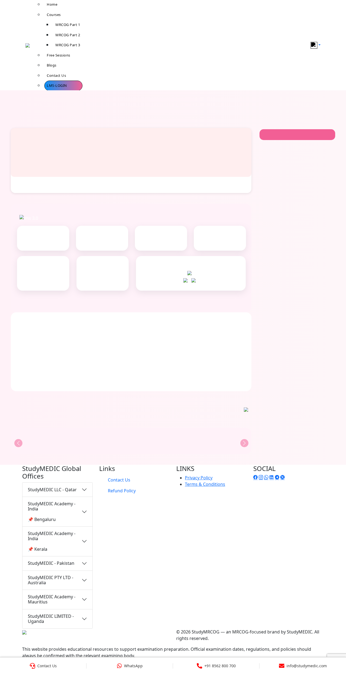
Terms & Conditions (205, 484)
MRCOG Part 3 (67, 44)
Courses (54, 14)
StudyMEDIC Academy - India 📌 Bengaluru (51, 511)
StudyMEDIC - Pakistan (51, 563)
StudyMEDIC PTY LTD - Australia (50, 580)
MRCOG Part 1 (67, 24)
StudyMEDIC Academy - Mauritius (51, 599)
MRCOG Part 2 (67, 34)
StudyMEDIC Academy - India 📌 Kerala (51, 541)
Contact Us (56, 75)
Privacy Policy (198, 478)
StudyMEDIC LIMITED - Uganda (51, 618)
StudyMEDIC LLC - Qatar (52, 490)
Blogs (51, 65)
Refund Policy (122, 491)
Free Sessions (58, 55)
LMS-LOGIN (57, 85)
